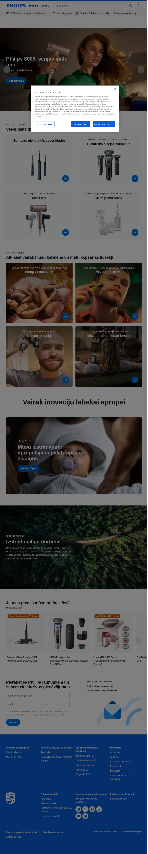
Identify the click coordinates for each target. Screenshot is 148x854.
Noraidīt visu (79, 124)
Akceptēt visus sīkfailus (102, 124)
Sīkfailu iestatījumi (44, 124)
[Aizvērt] (113, 89)
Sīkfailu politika (70, 116)
